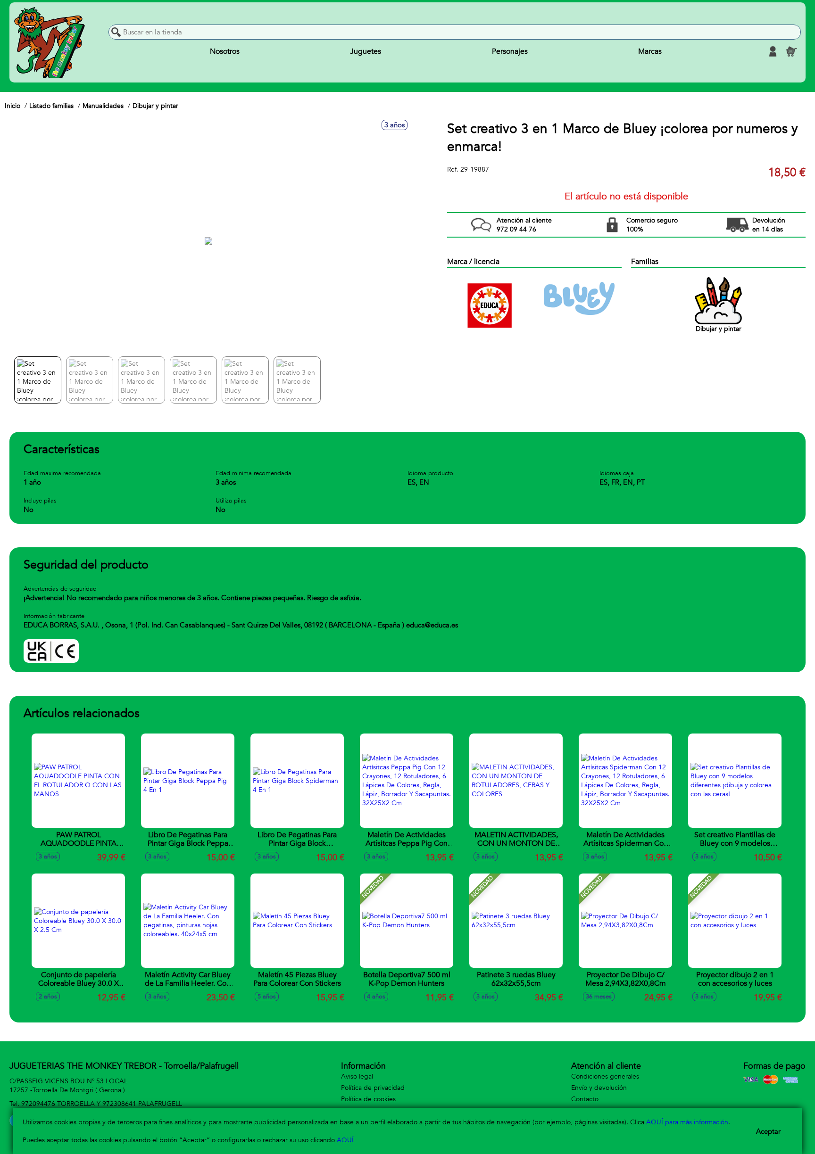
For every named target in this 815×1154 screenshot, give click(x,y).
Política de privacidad (373, 1087)
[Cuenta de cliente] (772, 51)
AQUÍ (345, 1140)
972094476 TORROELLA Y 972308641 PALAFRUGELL (101, 1103)
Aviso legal (357, 1076)
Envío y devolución (599, 1087)
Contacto (585, 1099)
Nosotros (225, 51)
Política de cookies (368, 1099)
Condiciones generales (605, 1076)
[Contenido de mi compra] (791, 51)
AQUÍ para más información (687, 1122)
